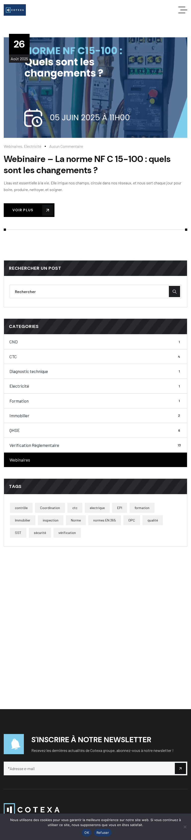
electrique (97, 508)
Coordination (50, 508)
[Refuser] (184, 826)
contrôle (21, 508)
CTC (94, 356)
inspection (50, 520)
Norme (76, 520)
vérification (67, 532)
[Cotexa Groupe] (15, 10)
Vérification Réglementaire (95, 445)
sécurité (40, 532)
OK (86, 833)
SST (18, 532)
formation (142, 508)
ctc (74, 508)
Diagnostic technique (94, 371)
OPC (131, 520)
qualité (152, 520)
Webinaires (13, 146)
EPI (119, 508)
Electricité (32, 146)
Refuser (102, 833)
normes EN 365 (104, 520)
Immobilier (94, 415)
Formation (94, 400)
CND (94, 341)
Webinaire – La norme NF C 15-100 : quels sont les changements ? (87, 164)
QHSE (94, 430)
